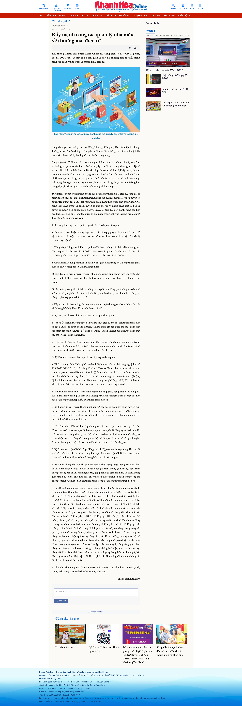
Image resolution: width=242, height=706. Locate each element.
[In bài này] (134, 48)
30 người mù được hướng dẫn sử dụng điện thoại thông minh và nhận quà (169, 651)
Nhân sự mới (68, 9)
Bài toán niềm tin (64, 647)
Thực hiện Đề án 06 (60, 26)
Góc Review (183, 9)
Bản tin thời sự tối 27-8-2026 (165, 70)
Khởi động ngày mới (168, 35)
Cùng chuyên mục (67, 618)
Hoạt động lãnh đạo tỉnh (56, 9)
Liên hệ (192, 9)
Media (77, 9)
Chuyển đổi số (61, 21)
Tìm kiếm (173, 9)
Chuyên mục (43, 9)
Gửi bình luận (61, 601)
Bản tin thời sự (152, 35)
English (200, 9)
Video (151, 30)
